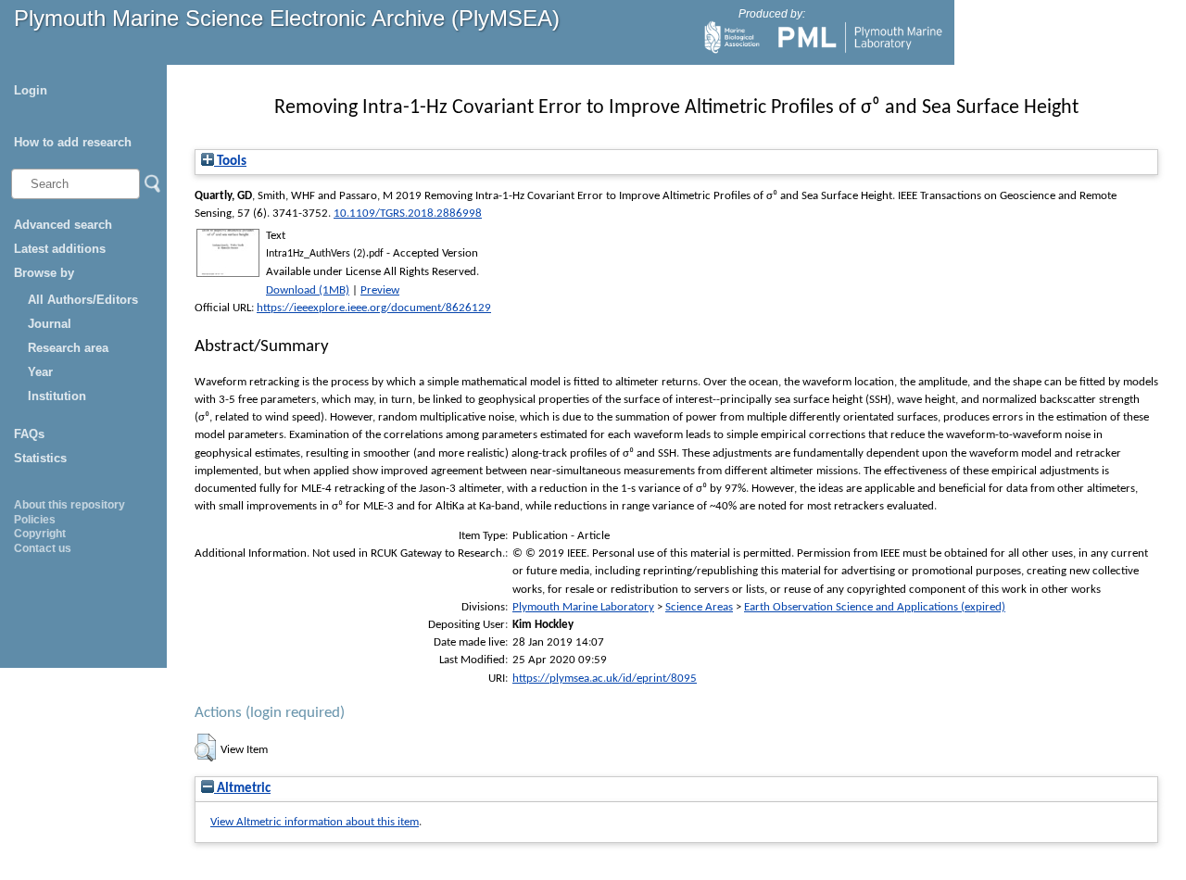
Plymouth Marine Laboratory (583, 607)
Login (30, 90)
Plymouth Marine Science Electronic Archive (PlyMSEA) (287, 18)
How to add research (73, 142)
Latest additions (60, 249)
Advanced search (63, 225)
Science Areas (699, 607)
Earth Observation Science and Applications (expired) (874, 607)
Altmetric (242, 789)
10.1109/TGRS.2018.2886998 (408, 213)
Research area (68, 348)
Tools (230, 162)
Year (40, 372)
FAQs (29, 434)
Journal (49, 324)
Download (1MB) (307, 290)
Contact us (42, 548)
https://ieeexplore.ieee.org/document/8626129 (374, 308)
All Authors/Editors (83, 300)
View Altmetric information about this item (314, 822)
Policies (35, 519)
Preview (379, 290)
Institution (57, 396)
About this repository (69, 504)
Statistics (40, 458)
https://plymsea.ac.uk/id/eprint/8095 (604, 679)
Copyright (40, 533)
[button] (205, 747)
